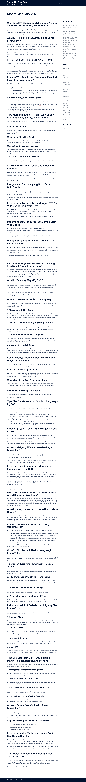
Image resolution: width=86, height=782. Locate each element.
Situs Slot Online (21, 20)
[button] (78, 3)
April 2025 (65, 105)
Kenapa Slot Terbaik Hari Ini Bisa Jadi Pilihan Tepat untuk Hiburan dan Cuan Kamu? (31, 493)
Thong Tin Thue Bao (17, 2)
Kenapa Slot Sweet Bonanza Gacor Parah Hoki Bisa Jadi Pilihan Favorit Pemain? (70, 27)
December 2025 (67, 87)
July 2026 (65, 70)
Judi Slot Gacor (21, 260)
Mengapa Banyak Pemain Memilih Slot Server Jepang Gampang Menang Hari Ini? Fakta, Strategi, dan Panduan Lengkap (70, 48)
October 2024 (66, 119)
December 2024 (67, 114)
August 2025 (66, 96)
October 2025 (66, 91)
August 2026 (66, 68)
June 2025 (65, 100)
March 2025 (66, 107)
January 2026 (66, 84)
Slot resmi (65, 128)
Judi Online (19, 489)
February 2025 (66, 110)
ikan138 (65, 134)
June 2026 (65, 73)
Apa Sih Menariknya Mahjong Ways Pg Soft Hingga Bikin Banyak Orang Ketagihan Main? (31, 264)
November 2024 (67, 117)
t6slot (40, 105)
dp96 (36, 748)
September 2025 (67, 94)
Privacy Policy (60, 3)
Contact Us (72, 3)
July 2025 (65, 98)
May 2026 (65, 75)
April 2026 (65, 77)
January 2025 (66, 112)
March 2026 (66, 80)
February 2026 (66, 82)
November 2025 (67, 89)
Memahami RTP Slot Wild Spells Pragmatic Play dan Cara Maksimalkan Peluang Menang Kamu (32, 24)
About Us (67, 3)
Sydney (33, 779)
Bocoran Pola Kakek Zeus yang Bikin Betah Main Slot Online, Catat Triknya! (69, 33)
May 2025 (65, 103)
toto (25, 348)
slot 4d (65, 131)
